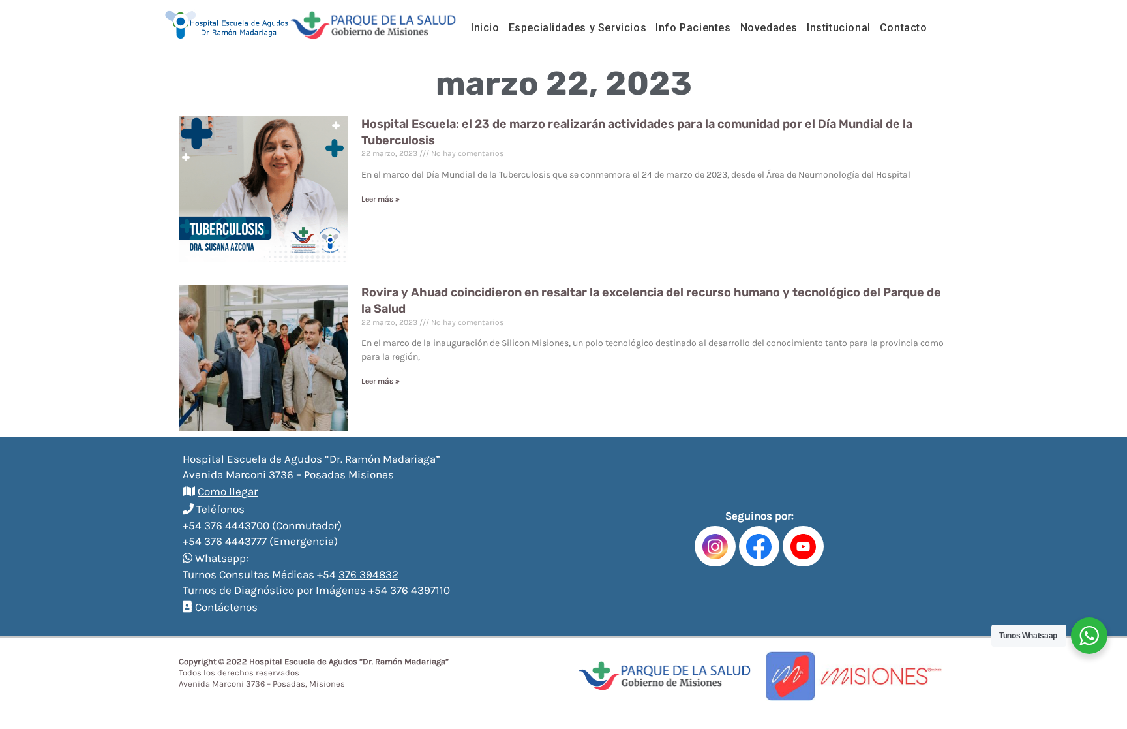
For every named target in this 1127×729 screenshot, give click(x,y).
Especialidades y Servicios (578, 28)
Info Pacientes (692, 28)
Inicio (485, 28)
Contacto (903, 28)
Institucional (839, 28)
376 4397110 (420, 590)
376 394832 (368, 574)
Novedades (769, 28)
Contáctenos (226, 606)
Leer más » (380, 199)
